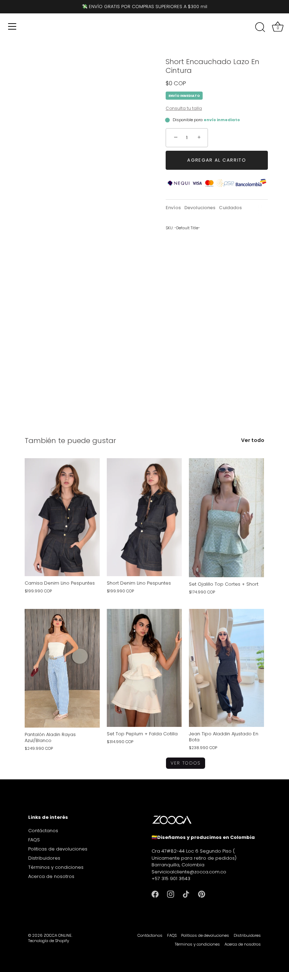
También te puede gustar (70, 441)
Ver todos (186, 763)
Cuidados (230, 207)
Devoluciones (199, 207)
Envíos (173, 207)
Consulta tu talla (184, 108)
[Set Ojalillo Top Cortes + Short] (226, 517)
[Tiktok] (186, 894)
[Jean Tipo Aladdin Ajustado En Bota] (226, 668)
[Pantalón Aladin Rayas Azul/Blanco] (62, 668)
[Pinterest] (201, 894)
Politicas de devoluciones (57, 849)
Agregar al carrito (216, 160)
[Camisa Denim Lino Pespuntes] (62, 517)
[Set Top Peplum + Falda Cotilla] (144, 668)
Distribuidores (44, 858)
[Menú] (12, 26)
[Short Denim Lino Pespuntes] (144, 517)
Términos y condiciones (56, 867)
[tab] (175, 207)
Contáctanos (43, 830)
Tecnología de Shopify (48, 940)
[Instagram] (170, 894)
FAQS (34, 839)
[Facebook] (155, 894)
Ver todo (252, 440)
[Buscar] (260, 27)
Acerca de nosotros (51, 876)
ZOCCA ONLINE (58, 935)
